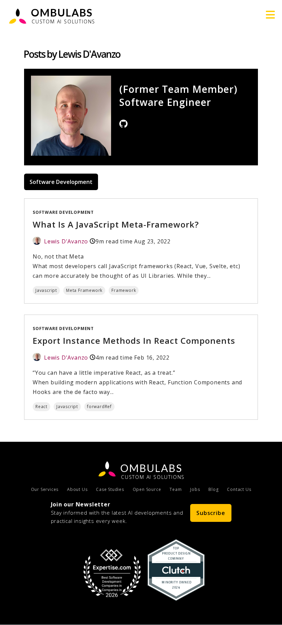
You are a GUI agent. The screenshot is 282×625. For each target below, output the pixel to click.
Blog (213, 489)
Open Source (147, 489)
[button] (270, 15)
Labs (151, 468)
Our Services (45, 489)
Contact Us (239, 489)
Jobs (195, 489)
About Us (77, 489)
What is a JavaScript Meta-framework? (116, 224)
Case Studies (110, 489)
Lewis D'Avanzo (66, 241)
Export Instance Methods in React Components (134, 340)
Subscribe (210, 513)
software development (63, 212)
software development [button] (61, 182)
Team (176, 489)
